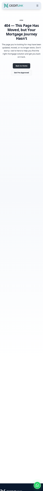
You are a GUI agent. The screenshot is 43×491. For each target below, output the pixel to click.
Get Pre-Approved (21, 72)
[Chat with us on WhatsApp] (37, 485)
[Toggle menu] (37, 5)
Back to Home (21, 66)
